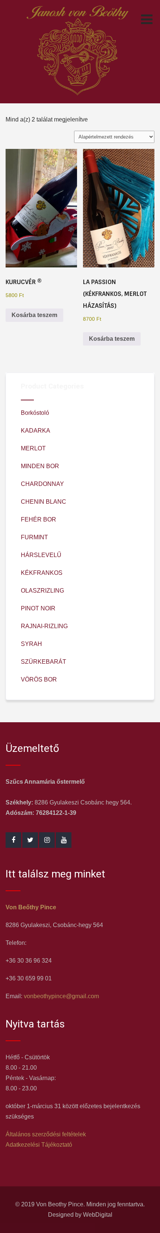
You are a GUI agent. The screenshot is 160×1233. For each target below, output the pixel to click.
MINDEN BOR (40, 466)
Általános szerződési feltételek (46, 1134)
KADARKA (35, 430)
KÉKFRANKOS (42, 573)
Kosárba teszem (34, 315)
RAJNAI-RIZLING (44, 626)
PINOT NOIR (38, 608)
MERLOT (33, 448)
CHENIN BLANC (43, 502)
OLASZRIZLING (42, 590)
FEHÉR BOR (38, 519)
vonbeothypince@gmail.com (61, 996)
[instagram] (47, 840)
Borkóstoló (35, 413)
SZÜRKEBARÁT (43, 662)
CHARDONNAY (42, 484)
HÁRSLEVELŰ (41, 555)
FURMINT (34, 537)
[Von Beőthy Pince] (77, 98)
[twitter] (30, 840)
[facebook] (13, 840)
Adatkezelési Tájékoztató (39, 1145)
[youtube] (63, 840)
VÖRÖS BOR (39, 679)
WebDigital (97, 1215)
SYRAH (31, 644)
